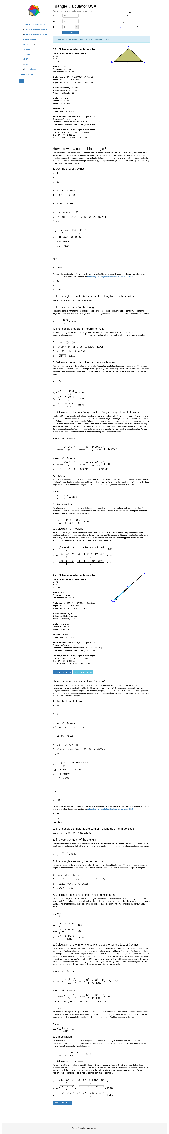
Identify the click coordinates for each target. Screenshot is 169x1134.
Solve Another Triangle (62, 672)
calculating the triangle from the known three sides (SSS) (110, 276)
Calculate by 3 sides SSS (34, 24)
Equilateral (28, 49)
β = (54, 27)
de (26, 80)
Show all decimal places (83, 672)
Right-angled (29, 44)
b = (54, 21)
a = (54, 15)
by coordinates (29, 69)
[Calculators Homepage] (34, 10)
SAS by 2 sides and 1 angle (35, 29)
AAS (25, 64)
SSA (25, 59)
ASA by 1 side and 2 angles (35, 34)
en (21, 80)
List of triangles (27, 73)
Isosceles (27, 54)
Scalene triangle (29, 39)
